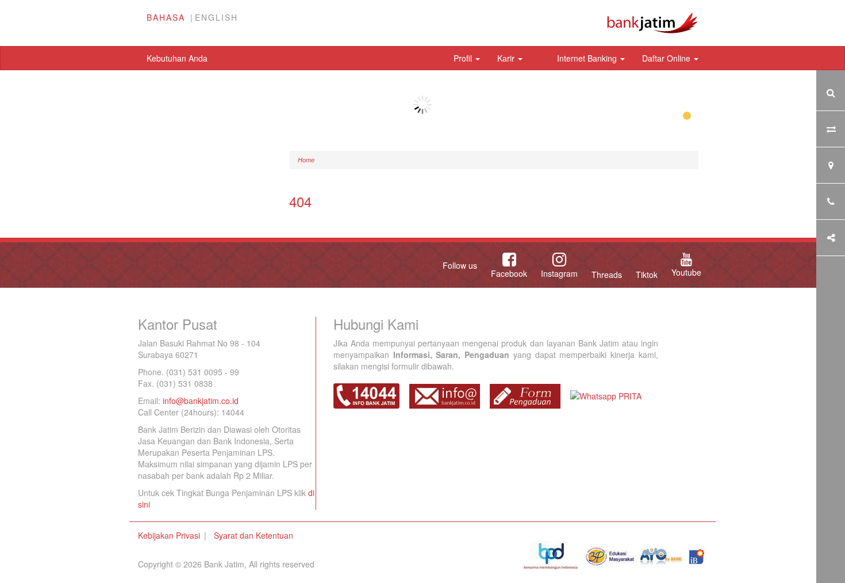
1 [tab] (687, 116)
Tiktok (647, 274)
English (216, 17)
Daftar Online (667, 58)
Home (306, 159)
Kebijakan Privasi (169, 535)
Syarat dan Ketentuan (253, 535)
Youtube (686, 272)
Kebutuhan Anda (177, 58)
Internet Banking (588, 58)
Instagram (559, 273)
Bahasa (166, 17)
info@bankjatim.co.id (201, 400)
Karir (507, 58)
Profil (464, 58)
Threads (607, 274)
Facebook (509, 273)
